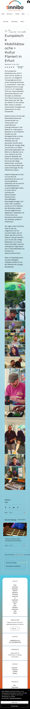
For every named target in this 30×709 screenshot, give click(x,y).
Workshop (14, 21)
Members (15, 607)
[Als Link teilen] (18, 507)
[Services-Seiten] (12, 13)
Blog (15, 603)
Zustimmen (15, 702)
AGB (15, 611)
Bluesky (15, 673)
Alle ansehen (21, 519)
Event (6, 502)
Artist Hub (15, 587)
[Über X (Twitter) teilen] (9, 507)
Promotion (15, 594)
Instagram (14, 667)
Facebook (15, 669)
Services (15, 601)
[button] (15, 628)
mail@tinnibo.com (15, 640)
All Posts (5, 21)
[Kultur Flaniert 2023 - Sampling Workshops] (15, 529)
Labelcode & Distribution (15, 598)
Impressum (15, 609)
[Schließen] (28, 691)
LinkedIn (15, 671)
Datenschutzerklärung (15, 698)
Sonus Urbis (15, 687)
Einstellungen (14, 706)
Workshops (15, 588)
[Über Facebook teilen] (5, 507)
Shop (15, 605)
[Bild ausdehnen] (15, 290)
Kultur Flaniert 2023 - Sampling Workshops (13, 540)
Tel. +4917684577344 (15, 642)
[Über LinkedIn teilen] (13, 507)
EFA (14, 685)
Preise (15, 613)
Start (15, 585)
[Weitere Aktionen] (24, 31)
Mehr (22, 21)
